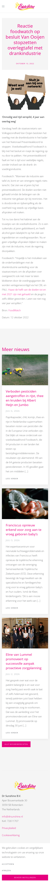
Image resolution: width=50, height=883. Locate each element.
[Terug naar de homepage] (25, 6)
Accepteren (8, 864)
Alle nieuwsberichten (16, 744)
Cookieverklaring (11, 835)
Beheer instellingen (25, 877)
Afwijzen (6, 870)
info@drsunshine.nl (12, 816)
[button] (3, 6)
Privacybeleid (9, 828)
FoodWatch (14, 310)
